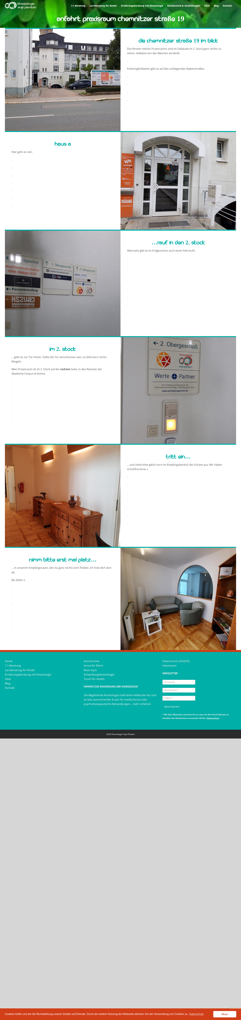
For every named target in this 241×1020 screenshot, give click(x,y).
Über (8, 679)
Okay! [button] (224, 1014)
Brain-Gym (90, 670)
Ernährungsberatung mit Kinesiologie (28, 674)
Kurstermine (91, 661)
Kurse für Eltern (93, 665)
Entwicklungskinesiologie (99, 674)
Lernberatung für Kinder (20, 670)
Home (8, 661)
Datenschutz (213, 718)
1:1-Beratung (13, 665)
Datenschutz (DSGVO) (176, 661)
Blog (7, 683)
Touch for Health (94, 679)
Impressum (169, 665)
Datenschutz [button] (196, 1014)
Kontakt (10, 688)
